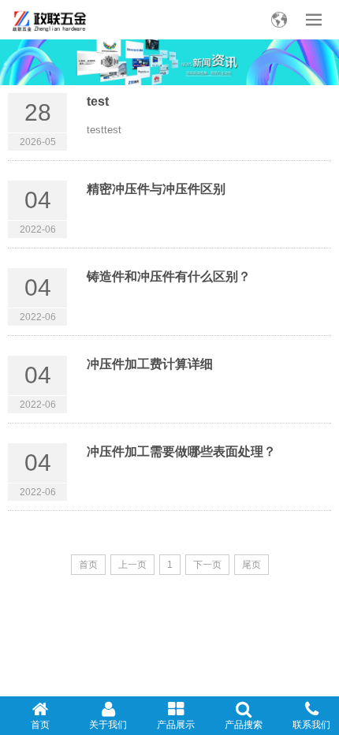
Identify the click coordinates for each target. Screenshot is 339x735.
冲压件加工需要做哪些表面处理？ (181, 451)
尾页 (251, 564)
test (98, 101)
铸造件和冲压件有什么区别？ (169, 276)
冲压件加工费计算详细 (150, 364)
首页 (88, 564)
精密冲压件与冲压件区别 (156, 189)
